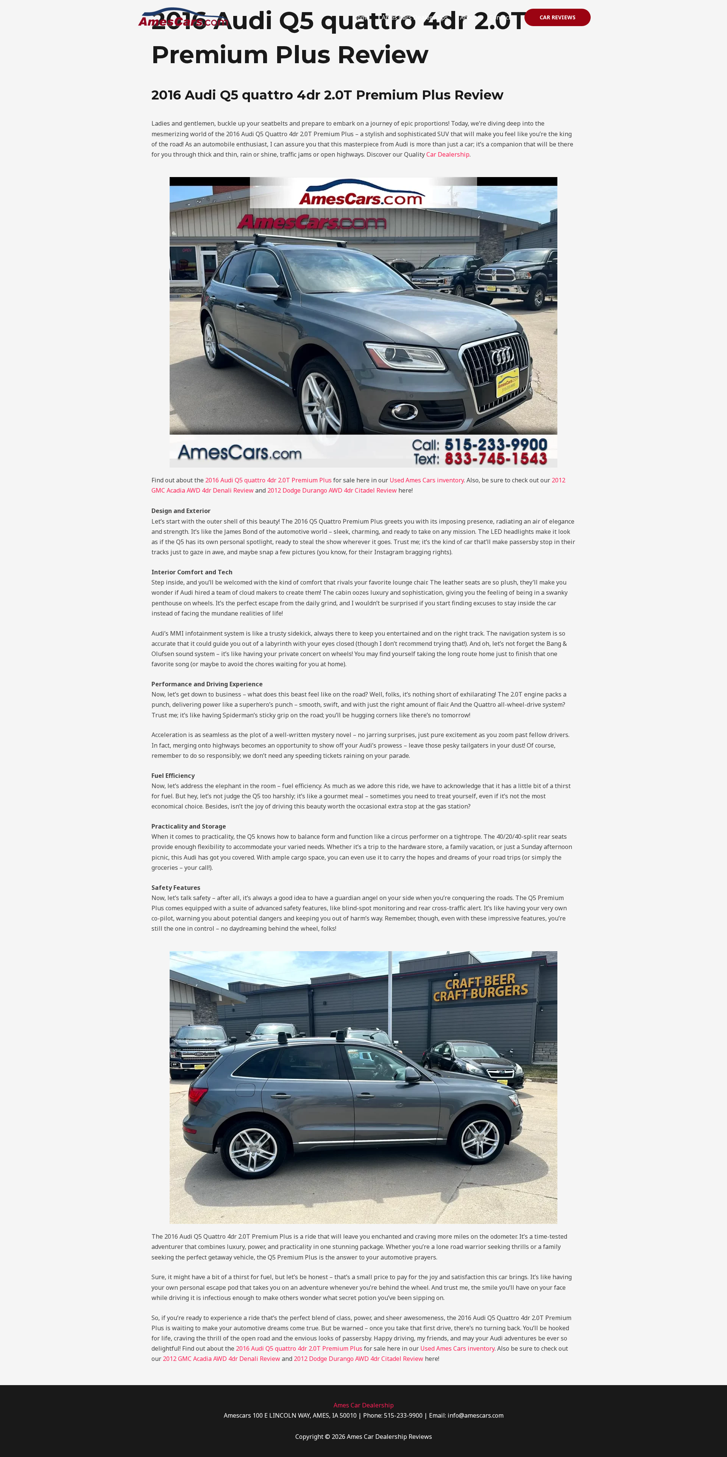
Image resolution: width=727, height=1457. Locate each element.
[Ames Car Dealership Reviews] (183, 16)
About (468, 17)
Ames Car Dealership (364, 1405)
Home (361, 17)
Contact (500, 17)
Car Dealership (448, 154)
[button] (557, 17)
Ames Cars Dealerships (415, 17)
